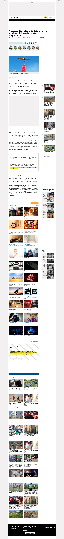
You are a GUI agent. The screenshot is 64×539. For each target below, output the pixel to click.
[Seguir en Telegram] (47, 527)
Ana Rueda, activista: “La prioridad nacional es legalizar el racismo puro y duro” (45, 266)
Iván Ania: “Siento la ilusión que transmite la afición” (15, 478)
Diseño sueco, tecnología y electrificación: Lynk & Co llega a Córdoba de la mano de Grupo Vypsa (45, 205)
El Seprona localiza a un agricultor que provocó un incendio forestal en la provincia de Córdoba (31, 519)
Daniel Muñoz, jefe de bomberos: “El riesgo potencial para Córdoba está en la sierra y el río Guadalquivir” (45, 261)
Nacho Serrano (11, 493)
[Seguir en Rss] (54, 527)
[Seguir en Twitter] (45, 527)
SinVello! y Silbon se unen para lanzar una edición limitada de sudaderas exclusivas (44, 216)
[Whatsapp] (25, 43)
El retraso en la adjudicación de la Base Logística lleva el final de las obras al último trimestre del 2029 (15, 450)
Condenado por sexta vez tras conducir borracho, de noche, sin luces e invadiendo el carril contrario (31, 492)
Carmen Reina (11, 391)
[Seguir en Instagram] (48, 527)
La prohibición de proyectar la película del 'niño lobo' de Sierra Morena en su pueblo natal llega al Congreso (15, 389)
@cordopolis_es (11, 78)
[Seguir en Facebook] (46, 527)
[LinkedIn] (34, 43)
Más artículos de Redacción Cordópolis (16, 407)
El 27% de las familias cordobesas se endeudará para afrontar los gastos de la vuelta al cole (31, 464)
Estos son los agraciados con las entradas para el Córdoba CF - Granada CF (15, 434)
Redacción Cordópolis (12, 76)
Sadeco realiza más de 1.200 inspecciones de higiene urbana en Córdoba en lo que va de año (15, 519)
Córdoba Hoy (12, 20)
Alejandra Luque (11, 467)
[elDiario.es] (15, 528)
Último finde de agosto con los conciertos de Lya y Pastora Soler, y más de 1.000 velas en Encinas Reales (31, 478)
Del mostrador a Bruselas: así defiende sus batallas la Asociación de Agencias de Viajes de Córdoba (45, 211)
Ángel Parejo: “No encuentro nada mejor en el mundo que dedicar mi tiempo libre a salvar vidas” (45, 277)
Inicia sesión (50, 17)
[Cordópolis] (15, 526)
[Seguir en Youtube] (50, 527)
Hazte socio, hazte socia (16, 357)
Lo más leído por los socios (13, 377)
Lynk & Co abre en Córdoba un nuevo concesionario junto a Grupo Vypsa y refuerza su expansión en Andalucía (45, 195)
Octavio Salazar (11, 404)
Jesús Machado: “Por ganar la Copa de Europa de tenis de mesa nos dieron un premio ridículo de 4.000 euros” (45, 272)
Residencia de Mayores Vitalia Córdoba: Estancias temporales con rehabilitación (45, 200)
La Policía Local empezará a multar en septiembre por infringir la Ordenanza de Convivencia (31, 434)
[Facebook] (27, 43)
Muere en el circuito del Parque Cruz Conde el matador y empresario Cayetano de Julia (31, 420)
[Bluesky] (29, 43)
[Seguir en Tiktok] (51, 527)
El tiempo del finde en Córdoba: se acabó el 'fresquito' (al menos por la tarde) (31, 403)
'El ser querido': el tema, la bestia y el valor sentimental (16, 403)
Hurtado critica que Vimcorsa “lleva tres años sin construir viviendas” (16, 420)
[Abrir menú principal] (54, 17)
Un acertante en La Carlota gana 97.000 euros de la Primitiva (48, 129)
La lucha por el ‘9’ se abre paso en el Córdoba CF (16, 492)
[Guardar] (36, 43)
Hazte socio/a (46, 17)
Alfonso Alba (26, 405)
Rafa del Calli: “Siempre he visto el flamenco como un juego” (45, 256)
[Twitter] (31, 43)
